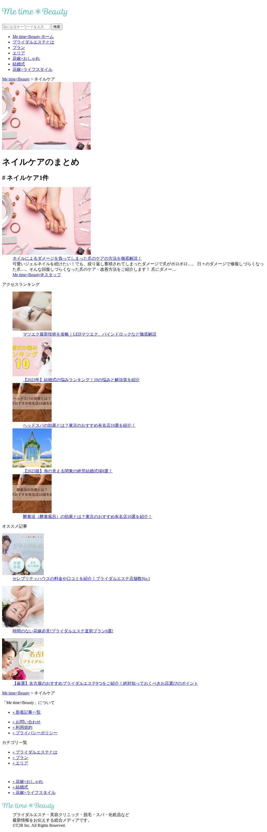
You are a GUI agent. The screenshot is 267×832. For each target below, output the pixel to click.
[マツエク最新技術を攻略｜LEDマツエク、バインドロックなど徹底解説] (32, 329)
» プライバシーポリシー (35, 733)
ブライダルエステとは (33, 42)
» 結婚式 (20, 787)
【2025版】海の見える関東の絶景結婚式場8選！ (68, 471)
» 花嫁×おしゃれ (28, 781)
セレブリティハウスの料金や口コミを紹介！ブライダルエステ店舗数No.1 (81, 578)
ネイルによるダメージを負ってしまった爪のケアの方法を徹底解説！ (77, 258)
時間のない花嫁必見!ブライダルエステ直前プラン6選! (63, 631)
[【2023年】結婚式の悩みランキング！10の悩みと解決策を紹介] (32, 375)
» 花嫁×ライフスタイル (34, 792)
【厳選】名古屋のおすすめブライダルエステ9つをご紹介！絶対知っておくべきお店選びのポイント (105, 683)
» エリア (20, 763)
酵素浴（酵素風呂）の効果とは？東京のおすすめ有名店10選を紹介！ (87, 516)
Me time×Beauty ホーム (33, 36)
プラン (19, 47)
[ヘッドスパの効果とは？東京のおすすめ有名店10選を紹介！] (32, 420)
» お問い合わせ (27, 722)
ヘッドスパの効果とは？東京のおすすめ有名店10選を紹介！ (79, 425)
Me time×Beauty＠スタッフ (37, 275)
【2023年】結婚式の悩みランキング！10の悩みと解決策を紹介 (81, 380)
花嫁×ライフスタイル (32, 69)
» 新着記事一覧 (27, 712)
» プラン (20, 757)
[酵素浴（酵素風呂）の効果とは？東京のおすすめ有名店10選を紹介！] (32, 511)
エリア (19, 53)
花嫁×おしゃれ (26, 58)
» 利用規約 (22, 727)
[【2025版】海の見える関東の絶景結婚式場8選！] (32, 466)
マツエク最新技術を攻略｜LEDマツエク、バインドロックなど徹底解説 (89, 334)
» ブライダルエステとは (35, 752)
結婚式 (19, 64)
